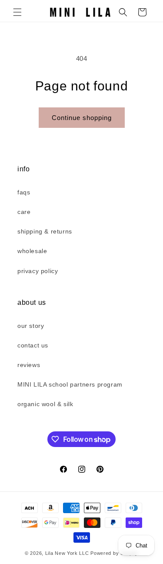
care (23, 211)
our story (30, 325)
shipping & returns (44, 231)
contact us (32, 345)
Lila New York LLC (67, 553)
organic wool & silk (45, 403)
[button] (17, 12)
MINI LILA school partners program (70, 384)
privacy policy (37, 270)
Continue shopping (82, 117)
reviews (28, 364)
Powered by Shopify (114, 553)
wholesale (32, 250)
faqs (23, 192)
